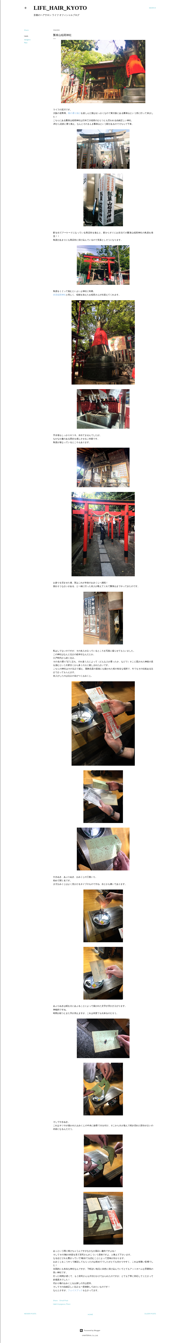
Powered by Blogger (92, 1330)
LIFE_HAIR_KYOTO (60, 8)
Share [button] (26, 30)
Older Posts (150, 1314)
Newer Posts (30, 1314)
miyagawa (27, 40)
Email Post (64, 1300)
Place (25, 43)
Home (90, 1314)
